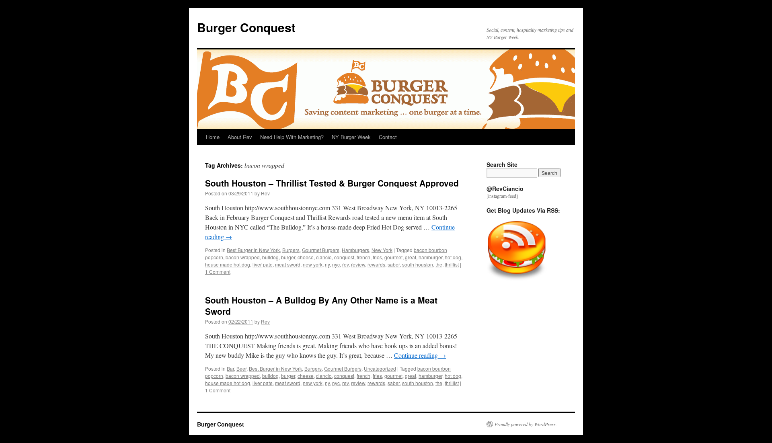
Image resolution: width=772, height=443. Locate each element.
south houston (417, 264)
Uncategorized (380, 368)
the (438, 264)
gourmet (393, 257)
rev (345, 264)
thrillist (452, 264)
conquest (344, 257)
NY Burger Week (351, 137)
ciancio (324, 257)
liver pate (263, 264)
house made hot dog (227, 264)
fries (377, 257)
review (358, 264)
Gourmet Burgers (320, 249)
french (363, 257)
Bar (230, 368)
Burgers (291, 249)
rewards (376, 264)
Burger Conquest (246, 27)
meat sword (287, 264)
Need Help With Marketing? (292, 137)
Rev (265, 193)
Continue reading (420, 355)
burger (288, 257)
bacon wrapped (243, 257)
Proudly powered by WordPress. (526, 424)
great (410, 257)
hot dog (453, 257)
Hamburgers (355, 249)
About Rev (240, 137)
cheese (306, 257)
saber (394, 264)
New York (382, 249)
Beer (241, 368)
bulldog (270, 257)
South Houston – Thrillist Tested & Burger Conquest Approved (332, 183)
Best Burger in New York (253, 249)
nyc (336, 264)
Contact (388, 137)
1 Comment (217, 271)
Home (213, 137)
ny (327, 264)
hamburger (430, 257)
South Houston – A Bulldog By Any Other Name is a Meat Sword (321, 305)
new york (312, 264)
